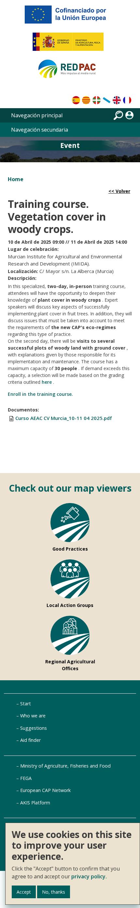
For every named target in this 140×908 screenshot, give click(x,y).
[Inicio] (70, 71)
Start (25, 703)
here (47, 382)
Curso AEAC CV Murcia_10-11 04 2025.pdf (63, 418)
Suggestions (33, 728)
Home (15, 179)
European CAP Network (45, 790)
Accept (24, 892)
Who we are (33, 716)
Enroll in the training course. (40, 394)
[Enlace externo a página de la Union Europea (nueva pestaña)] (70, 17)
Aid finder (30, 740)
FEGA (26, 778)
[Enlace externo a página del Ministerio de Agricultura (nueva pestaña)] (70, 44)
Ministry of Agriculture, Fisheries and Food (65, 766)
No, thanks (53, 892)
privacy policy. (89, 876)
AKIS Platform (35, 803)
